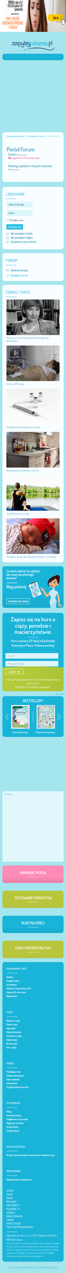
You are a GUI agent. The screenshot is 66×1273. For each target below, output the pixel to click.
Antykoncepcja (12, 1130)
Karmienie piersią (13, 1115)
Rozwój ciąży (11, 1043)
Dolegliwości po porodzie (17, 1119)
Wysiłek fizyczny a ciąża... (18, 513)
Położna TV (13, 1209)
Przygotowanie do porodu (17, 1087)
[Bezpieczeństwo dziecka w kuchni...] (33, 449)
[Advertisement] (33, 94)
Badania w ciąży (13, 1020)
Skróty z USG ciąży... (15, 384)
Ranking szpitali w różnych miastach (30, 166)
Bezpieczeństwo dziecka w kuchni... (23, 470)
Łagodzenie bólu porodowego (25, 157)
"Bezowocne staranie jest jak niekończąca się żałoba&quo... (27, 339)
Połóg (8, 1111)
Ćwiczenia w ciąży (14, 1036)
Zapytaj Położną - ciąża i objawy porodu (33, 45)
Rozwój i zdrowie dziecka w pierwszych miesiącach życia (30, 1155)
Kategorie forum (19, 275)
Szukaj (10, 1212)
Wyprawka (10, 1028)
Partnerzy (12, 1205)
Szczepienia (11, 984)
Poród (12, 154)
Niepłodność (11, 996)
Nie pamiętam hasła (21, 233)
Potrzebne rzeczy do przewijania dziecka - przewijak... (31, 556)
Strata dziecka (12, 1126)
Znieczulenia (11, 1083)
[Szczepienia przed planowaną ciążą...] (33, 406)
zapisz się (14, 671)
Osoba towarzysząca (15, 1075)
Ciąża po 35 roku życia (16, 992)
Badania (9, 977)
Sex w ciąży (11, 1047)
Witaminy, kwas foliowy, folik (18, 988)
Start (10, 1190)
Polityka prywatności (19, 1227)
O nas (9, 1194)
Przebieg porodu (13, 1071)
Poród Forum (21, 149)
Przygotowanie (12, 980)
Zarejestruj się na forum (24, 242)
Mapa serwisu (14, 1216)
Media (9, 1198)
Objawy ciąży (11, 1039)
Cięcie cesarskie (13, 1079)
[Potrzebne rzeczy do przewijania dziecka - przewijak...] (33, 535)
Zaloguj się (14, 226)
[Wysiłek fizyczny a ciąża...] (33, 492)
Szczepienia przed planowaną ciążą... (23, 427)
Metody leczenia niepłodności (19, 1179)
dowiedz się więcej (18, 601)
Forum (10, 1220)
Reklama (11, 1201)
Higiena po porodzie (15, 1123)
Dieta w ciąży (11, 1024)
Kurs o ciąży (13, 1223)
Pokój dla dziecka (13, 1032)
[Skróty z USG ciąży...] (33, 363)
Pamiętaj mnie (16, 220)
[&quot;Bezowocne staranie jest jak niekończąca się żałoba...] (33, 317)
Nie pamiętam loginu (22, 237)
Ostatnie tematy (19, 270)
